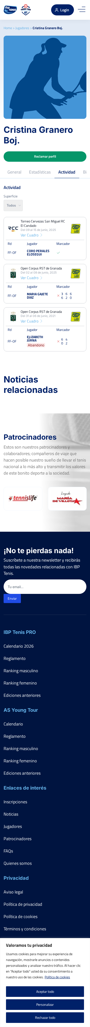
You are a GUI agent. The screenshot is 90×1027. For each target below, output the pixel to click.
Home (8, 27)
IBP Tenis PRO (20, 632)
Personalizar (45, 1004)
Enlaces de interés (25, 788)
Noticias (11, 814)
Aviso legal (13, 892)
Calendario (13, 724)
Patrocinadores (17, 838)
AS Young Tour (21, 710)
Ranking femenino (20, 683)
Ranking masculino (21, 670)
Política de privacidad (23, 904)
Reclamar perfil (45, 156)
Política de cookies (57, 977)
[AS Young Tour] (26, 10)
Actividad (66, 172)
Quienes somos (18, 863)
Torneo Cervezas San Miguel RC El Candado (43, 223)
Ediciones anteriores (22, 695)
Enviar (12, 598)
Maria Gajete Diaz (37, 295)
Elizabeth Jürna (35, 338)
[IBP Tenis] (10, 10)
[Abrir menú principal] (81, 9)
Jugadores (22, 27)
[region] (45, 982)
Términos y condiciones (25, 929)
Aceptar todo (45, 991)
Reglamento (15, 658)
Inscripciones (15, 802)
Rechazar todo (45, 1017)
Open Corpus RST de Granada (41, 268)
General (14, 172)
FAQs (8, 851)
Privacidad (16, 878)
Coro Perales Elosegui (38, 252)
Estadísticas (40, 172)
